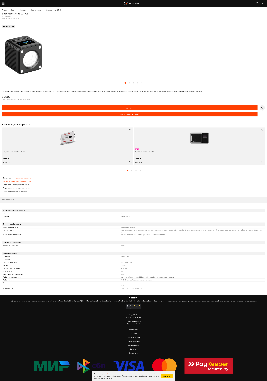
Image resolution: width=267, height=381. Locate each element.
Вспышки (23, 10)
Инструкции (133, 353)
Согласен (166, 376)
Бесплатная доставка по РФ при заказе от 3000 (17, 181)
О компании (133, 329)
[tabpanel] (67, 146)
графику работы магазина (23, 178)
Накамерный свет (36, 10)
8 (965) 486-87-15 (133, 324)
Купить (131, 108)
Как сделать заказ (133, 341)
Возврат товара (133, 345)
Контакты (133, 333)
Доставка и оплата (133, 337)
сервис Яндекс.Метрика (124, 374)
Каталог (13, 10)
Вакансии (133, 349)
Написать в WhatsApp (133, 321)
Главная (4, 10)
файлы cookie (110, 374)
